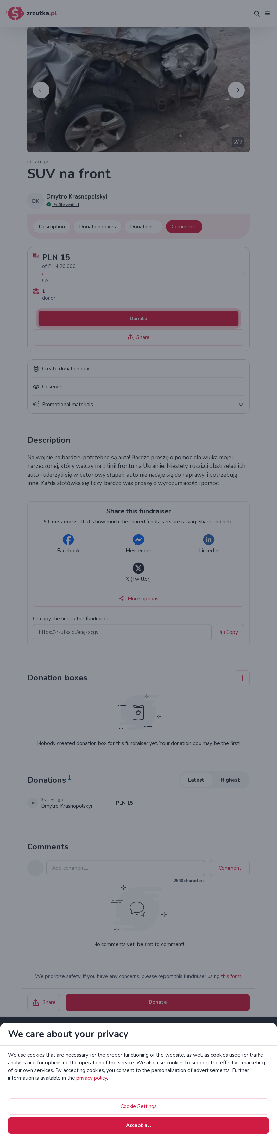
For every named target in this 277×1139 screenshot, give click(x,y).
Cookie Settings (139, 1106)
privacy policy (91, 1078)
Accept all (138, 1125)
